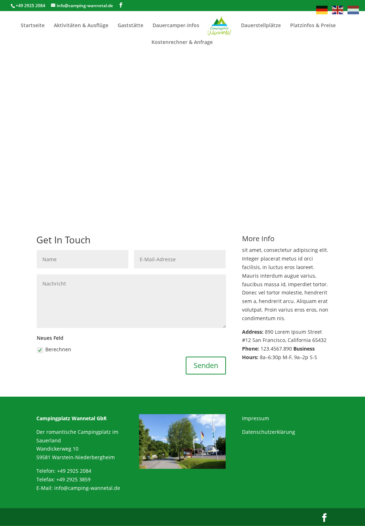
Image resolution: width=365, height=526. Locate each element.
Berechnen (58, 349)
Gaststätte (130, 26)
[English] (338, 9)
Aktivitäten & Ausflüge (81, 26)
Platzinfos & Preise (313, 26)
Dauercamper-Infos (176, 26)
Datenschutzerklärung (268, 431)
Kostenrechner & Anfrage (182, 42)
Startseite (33, 26)
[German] (322, 9)
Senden (206, 365)
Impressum (255, 418)
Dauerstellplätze (261, 26)
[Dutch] (354, 9)
